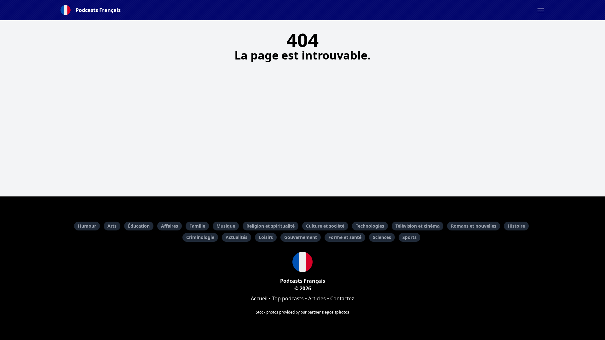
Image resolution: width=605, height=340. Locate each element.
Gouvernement (300, 237)
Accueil (259, 298)
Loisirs (266, 237)
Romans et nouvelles (473, 226)
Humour (87, 226)
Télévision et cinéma (417, 226)
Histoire (516, 226)
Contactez (342, 298)
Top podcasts (288, 298)
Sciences (382, 237)
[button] (540, 10)
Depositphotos (335, 312)
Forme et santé (344, 237)
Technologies (370, 226)
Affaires (169, 226)
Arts (112, 226)
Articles (317, 298)
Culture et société (325, 226)
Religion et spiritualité (270, 226)
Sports (409, 237)
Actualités (236, 237)
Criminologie (200, 237)
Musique (225, 226)
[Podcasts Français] (302, 262)
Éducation (139, 226)
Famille (197, 226)
